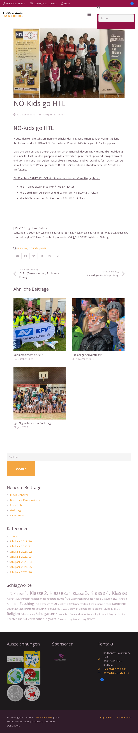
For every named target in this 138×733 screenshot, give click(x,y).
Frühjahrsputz (42, 604)
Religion (13, 613)
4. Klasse (22, 248)
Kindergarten (80, 604)
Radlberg (115, 609)
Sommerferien (78, 614)
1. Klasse (33, 593)
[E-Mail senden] (17, 256)
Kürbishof (119, 604)
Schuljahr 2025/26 (21, 572)
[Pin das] (50, 256)
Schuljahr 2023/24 (21, 562)
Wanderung (79, 619)
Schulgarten (45, 613)
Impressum (106, 717)
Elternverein (120, 598)
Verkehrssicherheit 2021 (28, 355)
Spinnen (90, 614)
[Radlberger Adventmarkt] (98, 324)
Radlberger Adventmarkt (87, 355)
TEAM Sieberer (19, 495)
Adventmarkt (23, 598)
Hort (55, 603)
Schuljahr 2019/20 (52, 114)
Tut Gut (22, 619)
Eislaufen (107, 598)
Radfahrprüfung (101, 608)
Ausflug (64, 598)
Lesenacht (13, 608)
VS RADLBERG (44, 717)
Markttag (15, 510)
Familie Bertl (13, 604)
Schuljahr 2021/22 (21, 551)
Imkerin (64, 604)
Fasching (27, 603)
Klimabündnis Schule (100, 604)
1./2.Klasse (15, 593)
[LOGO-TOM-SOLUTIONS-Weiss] (60, 658)
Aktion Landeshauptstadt (45, 598)
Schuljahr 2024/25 (21, 567)
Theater (12, 619)
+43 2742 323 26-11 (115, 669)
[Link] (12, 14)
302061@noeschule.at (116, 673)
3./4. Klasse (74, 593)
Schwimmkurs (62, 614)
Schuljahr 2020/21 (21, 546)
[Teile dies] (26, 256)
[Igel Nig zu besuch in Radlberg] (39, 393)
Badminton (77, 598)
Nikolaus (51, 608)
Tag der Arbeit (101, 614)
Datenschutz (124, 717)
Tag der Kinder (117, 614)
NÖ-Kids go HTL (38, 248)
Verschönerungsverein (43, 619)
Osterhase (62, 609)
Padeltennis (17, 515)
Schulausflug (28, 614)
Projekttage (83, 608)
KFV (71, 604)
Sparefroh (16, 505)
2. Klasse (53, 593)
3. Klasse (95, 592)
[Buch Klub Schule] (32, 693)
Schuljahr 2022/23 (21, 556)
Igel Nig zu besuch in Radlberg (32, 423)
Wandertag (66, 619)
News (13, 536)
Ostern (71, 608)
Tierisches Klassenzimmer (26, 500)
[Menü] (89, 14)
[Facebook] (102, 679)
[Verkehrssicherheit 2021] (39, 324)
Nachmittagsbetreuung (33, 608)
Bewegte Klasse (92, 598)
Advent (11, 598)
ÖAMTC (91, 619)
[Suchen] (98, 7)
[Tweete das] (34, 256)
